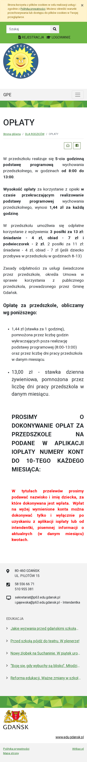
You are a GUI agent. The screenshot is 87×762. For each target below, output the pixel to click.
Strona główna (12, 134)
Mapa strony (11, 753)
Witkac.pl (78, 748)
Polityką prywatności (32, 8)
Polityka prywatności (16, 748)
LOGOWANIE (60, 37)
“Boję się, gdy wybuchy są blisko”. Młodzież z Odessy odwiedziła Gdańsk (46, 666)
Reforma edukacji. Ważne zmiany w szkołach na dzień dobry (46, 678)
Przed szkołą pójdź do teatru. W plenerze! (45, 641)
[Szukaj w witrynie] (54, 29)
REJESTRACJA (33, 37)
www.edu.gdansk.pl (70, 737)
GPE (7, 94)
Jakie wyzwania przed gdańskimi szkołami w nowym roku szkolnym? (46, 628)
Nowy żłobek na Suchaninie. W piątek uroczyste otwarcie (46, 653)
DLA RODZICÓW (34, 134)
